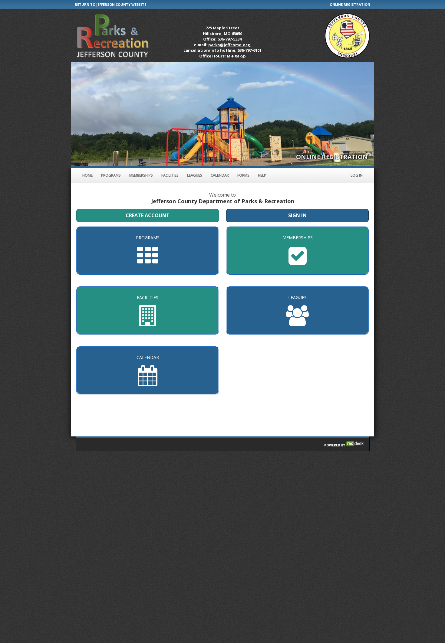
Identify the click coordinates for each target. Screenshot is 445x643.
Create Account (148, 215)
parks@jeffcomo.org (229, 44)
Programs (111, 175)
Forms (243, 175)
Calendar (220, 175)
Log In (357, 175)
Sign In (297, 215)
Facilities (170, 175)
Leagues (194, 175)
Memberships (141, 175)
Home (87, 175)
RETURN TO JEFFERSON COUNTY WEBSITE (110, 4)
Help (262, 175)
